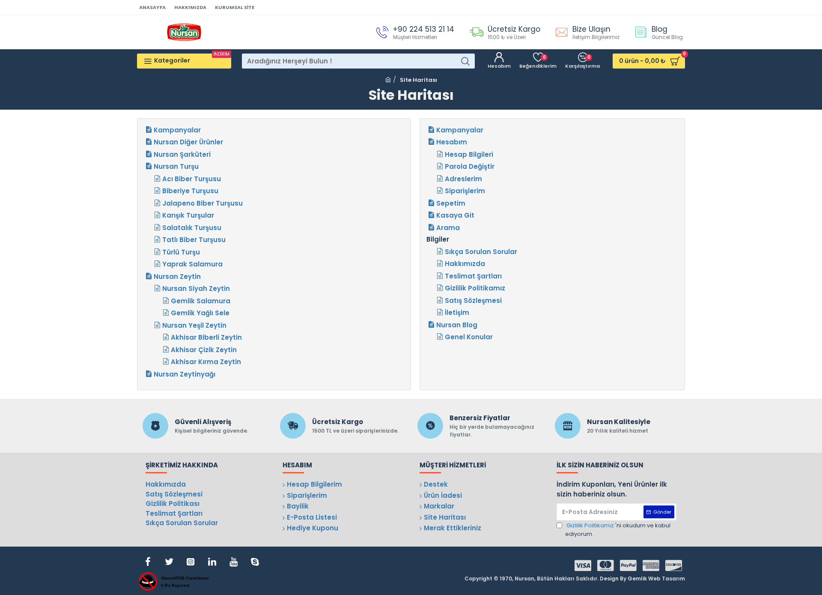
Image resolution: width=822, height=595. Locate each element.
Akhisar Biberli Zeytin (206, 337)
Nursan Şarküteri (182, 154)
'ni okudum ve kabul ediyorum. (617, 529)
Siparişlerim (465, 190)
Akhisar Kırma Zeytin (206, 361)
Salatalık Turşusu (191, 227)
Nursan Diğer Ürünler (188, 142)
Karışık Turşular (188, 215)
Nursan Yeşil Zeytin (194, 325)
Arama (448, 227)
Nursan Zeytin (177, 276)
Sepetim (450, 203)
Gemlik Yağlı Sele (200, 312)
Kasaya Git (455, 215)
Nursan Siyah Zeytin (196, 288)
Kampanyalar (177, 130)
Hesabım (451, 142)
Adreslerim (463, 178)
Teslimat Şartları (473, 276)
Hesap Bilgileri (469, 154)
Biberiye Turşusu (190, 190)
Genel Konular (469, 336)
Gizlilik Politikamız (475, 288)
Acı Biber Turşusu (191, 178)
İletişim (457, 312)
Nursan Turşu (176, 166)
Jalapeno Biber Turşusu (202, 203)
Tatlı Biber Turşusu (194, 239)
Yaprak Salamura (192, 264)
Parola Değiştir (469, 166)
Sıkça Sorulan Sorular (481, 251)
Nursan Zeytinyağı (184, 374)
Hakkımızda (465, 263)
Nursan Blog (456, 324)
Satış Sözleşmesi (473, 300)
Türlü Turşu (181, 252)
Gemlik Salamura (200, 300)
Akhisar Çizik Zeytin (204, 349)
